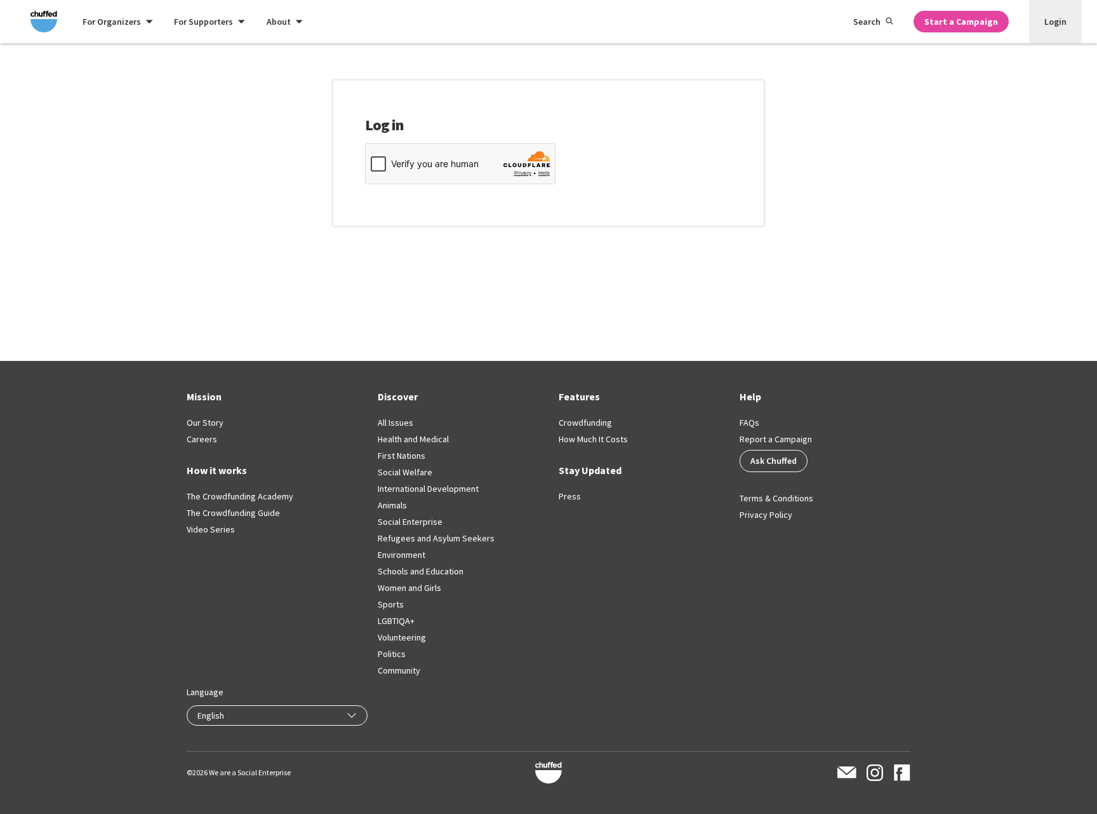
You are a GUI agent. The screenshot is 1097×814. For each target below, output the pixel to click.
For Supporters (203, 21)
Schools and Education (420, 571)
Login (1055, 21)
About (279, 21)
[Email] (846, 772)
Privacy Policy (766, 514)
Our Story (205, 422)
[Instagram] (875, 772)
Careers (202, 439)
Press (570, 496)
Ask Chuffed (773, 460)
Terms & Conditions (776, 498)
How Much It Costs (593, 439)
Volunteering (402, 637)
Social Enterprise (410, 521)
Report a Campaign (776, 439)
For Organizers (112, 21)
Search (867, 21)
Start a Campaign (961, 21)
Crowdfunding (585, 422)
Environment (401, 554)
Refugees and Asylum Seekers (436, 538)
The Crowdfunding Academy (240, 496)
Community (399, 670)
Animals (392, 505)
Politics (392, 654)
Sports (391, 604)
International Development (428, 488)
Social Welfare (405, 472)
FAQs (749, 422)
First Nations (401, 455)
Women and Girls (409, 588)
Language (205, 692)
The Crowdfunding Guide (233, 513)
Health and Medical (413, 439)
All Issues (395, 422)
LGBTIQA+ (396, 621)
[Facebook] (901, 772)
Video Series (211, 529)
